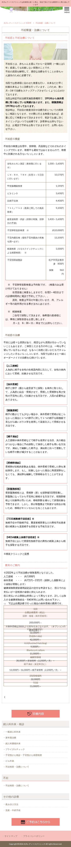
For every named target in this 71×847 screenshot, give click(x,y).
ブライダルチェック (15, 749)
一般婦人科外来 (12, 731)
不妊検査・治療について (17, 766)
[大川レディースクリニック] (31, 9)
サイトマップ (10, 836)
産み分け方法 (11, 804)
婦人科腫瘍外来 (12, 743)
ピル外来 (9, 761)
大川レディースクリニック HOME (17, 23)
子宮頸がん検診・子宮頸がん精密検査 (23, 755)
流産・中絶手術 (12, 810)
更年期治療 (10, 737)
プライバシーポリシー (34, 836)
